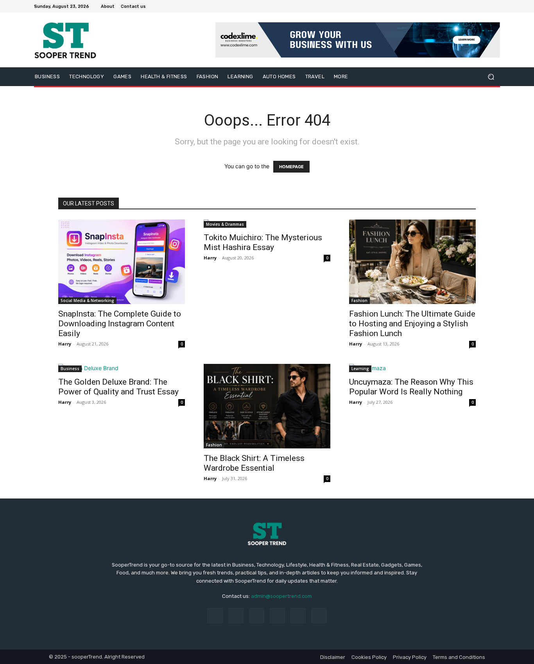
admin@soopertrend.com (281, 596)
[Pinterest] (277, 615)
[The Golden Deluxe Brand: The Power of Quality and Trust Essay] (121, 368)
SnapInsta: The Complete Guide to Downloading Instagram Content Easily (119, 323)
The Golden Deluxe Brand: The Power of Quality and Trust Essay (118, 386)
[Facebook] (457, 6)
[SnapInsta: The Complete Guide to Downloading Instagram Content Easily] (121, 262)
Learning (360, 368)
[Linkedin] (256, 615)
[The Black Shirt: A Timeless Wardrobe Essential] (267, 406)
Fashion (359, 300)
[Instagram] (467, 6)
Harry (64, 344)
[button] (491, 77)
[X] (476, 6)
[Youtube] (495, 6)
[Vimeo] (486, 6)
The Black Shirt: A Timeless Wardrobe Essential (254, 463)
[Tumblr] (298, 615)
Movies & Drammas (225, 224)
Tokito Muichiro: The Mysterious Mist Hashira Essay (263, 242)
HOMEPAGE (291, 166)
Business (70, 368)
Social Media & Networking (87, 300)
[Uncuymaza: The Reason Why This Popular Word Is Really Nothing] (412, 368)
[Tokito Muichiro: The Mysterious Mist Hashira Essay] (267, 224)
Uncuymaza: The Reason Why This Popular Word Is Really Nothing (411, 386)
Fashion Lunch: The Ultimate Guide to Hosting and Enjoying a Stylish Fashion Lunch (412, 323)
